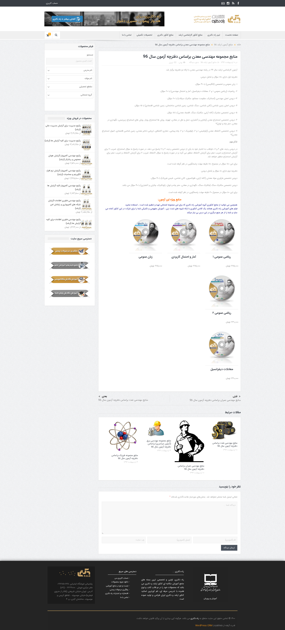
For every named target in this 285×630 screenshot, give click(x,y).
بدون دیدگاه (194, 62)
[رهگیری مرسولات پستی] (70, 251)
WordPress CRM (204, 625)
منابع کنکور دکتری (165, 35)
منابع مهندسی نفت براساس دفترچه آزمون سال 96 (123, 400)
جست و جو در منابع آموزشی (117, 586)
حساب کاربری (52, 3)
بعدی (104, 396)
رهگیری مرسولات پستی (119, 589)
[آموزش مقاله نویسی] (70, 279)
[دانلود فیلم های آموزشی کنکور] (70, 265)
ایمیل (171, 62)
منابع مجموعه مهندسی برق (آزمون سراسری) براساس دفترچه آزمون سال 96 (159, 444)
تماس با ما (126, 35)
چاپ (180, 62)
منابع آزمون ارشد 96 (209, 62)
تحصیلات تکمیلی (144, 35)
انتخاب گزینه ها (219, 227)
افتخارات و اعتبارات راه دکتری (116, 593)
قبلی (235, 397)
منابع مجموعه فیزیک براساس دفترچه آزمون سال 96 (124, 457)
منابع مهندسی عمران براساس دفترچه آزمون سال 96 (215, 400)
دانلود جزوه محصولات (119, 582)
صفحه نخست (231, 35)
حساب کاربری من (121, 578)
